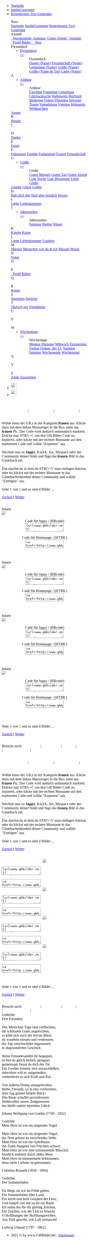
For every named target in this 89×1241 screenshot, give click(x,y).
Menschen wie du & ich (40, 249)
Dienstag (47, 344)
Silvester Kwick (66, 411)
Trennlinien (37, 307)
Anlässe (25, 82)
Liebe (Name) (71, 71)
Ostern (49, 100)
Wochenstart (70, 352)
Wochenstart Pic (41, 411)
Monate (63, 249)
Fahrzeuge (18, 154)
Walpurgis (78, 104)
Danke (16, 137)
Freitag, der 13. (51, 348)
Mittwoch (62, 344)
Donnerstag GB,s (14, 411)
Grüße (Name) (68, 67)
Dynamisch (28, 53)
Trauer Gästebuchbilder (19, 415)
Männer (16, 249)
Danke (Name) (40, 63)
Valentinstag (48, 104)
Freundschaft (76, 154)
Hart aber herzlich (44, 195)
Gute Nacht (37, 179)
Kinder (16, 232)
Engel (15, 146)
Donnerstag (78, 344)
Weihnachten (38, 108)
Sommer (74, 38)
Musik (74, 249)
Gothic (37, 187)
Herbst (47, 224)
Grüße (24, 164)
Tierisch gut (19, 307)
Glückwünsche (40, 96)
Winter (57, 224)
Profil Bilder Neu (26, 42)
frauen (18, 402)
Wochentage (29, 334)
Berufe (16, 121)
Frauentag (50, 92)
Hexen (63, 195)
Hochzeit (74, 96)
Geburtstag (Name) (43, 67)
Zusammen (28, 377)
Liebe (15, 204)
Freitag (34, 348)
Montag (34, 344)
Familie (32, 154)
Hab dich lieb (20, 195)
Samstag (38, 38)
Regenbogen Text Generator (31, 14)
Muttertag (36, 100)
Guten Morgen (39, 175)
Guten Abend (56, 38)
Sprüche (31, 299)
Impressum (66, 1235)
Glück (26, 187)
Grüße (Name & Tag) (44, 71)
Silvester (75, 100)
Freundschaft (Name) (67, 63)
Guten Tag (59, 175)
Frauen (61, 154)
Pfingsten (61, 100)
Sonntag (35, 352)
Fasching (35, 92)
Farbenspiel (47, 154)
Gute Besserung (58, 179)
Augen (16, 113)
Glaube (16, 187)
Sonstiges (18, 299)
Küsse (26, 232)
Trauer (34, 104)
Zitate (15, 377)
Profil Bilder (21, 274)
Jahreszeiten (28, 214)
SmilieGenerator (22, 10)
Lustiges (48, 241)
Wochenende (21, 38)
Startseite (17, 6)
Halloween (60, 96)
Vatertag (64, 104)
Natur (15, 257)
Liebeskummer (31, 204)
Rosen (15, 290)
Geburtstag (66, 92)
